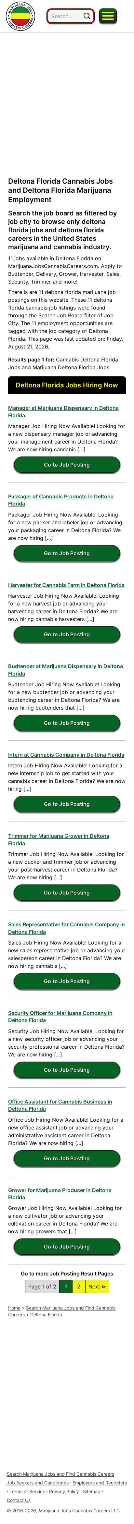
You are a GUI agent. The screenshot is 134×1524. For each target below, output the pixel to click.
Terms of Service (27, 1491)
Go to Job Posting (67, 464)
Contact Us (19, 1500)
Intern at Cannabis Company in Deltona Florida (66, 754)
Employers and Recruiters (100, 1482)
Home (14, 1308)
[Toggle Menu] (108, 16)
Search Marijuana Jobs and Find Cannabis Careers (60, 1474)
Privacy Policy (64, 1491)
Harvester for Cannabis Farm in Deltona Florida (66, 585)
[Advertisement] (67, 99)
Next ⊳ (97, 1286)
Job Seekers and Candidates (38, 1482)
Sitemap (91, 1491)
